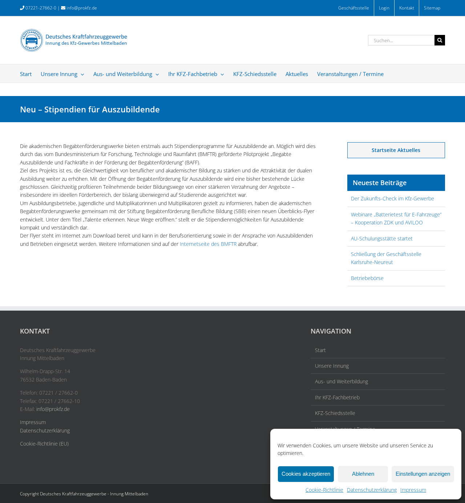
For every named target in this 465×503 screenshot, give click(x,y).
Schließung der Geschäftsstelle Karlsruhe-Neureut (386, 258)
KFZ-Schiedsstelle (335, 413)
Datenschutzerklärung (372, 489)
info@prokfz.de (81, 8)
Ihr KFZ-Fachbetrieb (337, 397)
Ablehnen (363, 474)
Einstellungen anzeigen (423, 474)
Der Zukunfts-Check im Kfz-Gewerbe (392, 198)
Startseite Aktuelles (396, 150)
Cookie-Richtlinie (324, 489)
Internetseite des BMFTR (208, 243)
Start (320, 350)
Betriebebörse (367, 278)
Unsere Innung (332, 365)
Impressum (413, 489)
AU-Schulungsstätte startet (382, 238)
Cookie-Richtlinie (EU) (44, 443)
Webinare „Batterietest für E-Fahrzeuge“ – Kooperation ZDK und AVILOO (396, 218)
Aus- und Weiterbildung (341, 381)
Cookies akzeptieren (306, 474)
